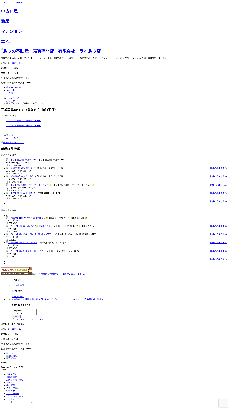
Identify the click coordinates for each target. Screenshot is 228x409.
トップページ (12, 98)
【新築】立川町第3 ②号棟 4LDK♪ (23, 125)
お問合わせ (44, 299)
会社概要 (25, 299)
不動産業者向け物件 (93, 299)
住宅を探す (11, 374)
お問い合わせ (12, 393)
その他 (9, 93)
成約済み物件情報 (14, 380)
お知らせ (10, 101)
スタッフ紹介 (12, 388)
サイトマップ (77, 299)
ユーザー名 (17, 310)
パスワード (17, 313)
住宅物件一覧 (18, 285)
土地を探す (11, 377)
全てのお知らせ (13, 87)
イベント (10, 90)
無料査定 (34, 299)
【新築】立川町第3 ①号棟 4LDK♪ (23, 121)
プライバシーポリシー (60, 299)
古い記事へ (11, 135)
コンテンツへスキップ (11, 2)
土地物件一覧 (18, 296)
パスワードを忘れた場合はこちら (27, 319)
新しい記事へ (12, 138)
